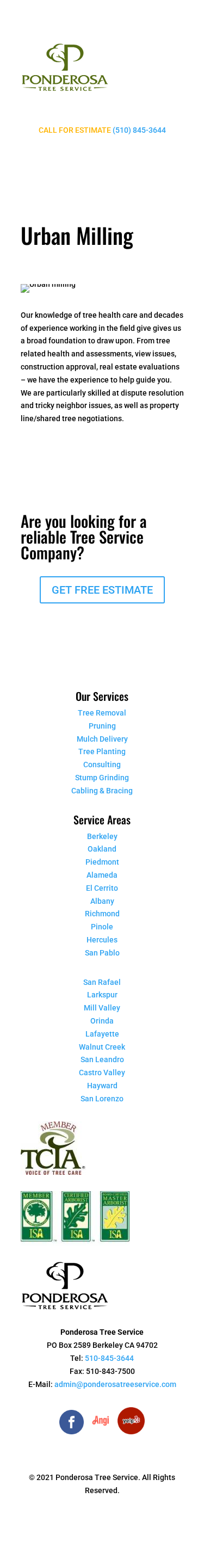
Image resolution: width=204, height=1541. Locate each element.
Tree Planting (102, 751)
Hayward (102, 1085)
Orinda (102, 1020)
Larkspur (102, 994)
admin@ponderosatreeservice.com (115, 1384)
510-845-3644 (109, 1358)
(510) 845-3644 (139, 130)
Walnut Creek (102, 1047)
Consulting (102, 764)
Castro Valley (102, 1072)
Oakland (102, 849)
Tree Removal (102, 712)
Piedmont (102, 862)
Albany (102, 901)
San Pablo (102, 952)
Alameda (102, 875)
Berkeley (102, 836)
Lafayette (102, 1034)
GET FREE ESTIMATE (102, 589)
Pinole (102, 926)
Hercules (102, 939)
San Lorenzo (102, 1098)
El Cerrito (102, 888)
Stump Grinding (102, 777)
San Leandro (102, 1059)
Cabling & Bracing (102, 790)
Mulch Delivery (102, 739)
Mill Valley (102, 1007)
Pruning (102, 726)
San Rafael (102, 982)
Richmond (102, 913)
